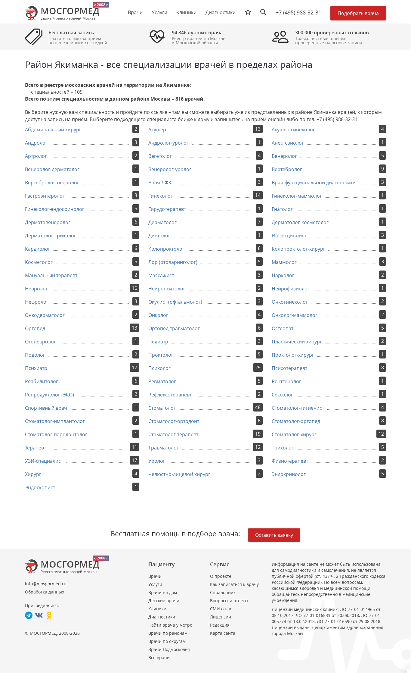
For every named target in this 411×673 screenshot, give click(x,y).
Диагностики (221, 12)
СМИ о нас (221, 609)
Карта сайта (222, 633)
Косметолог (39, 262)
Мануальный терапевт (51, 275)
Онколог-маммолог (294, 315)
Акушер (157, 129)
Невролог (36, 288)
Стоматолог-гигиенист (298, 408)
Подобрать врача (358, 13)
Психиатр (36, 368)
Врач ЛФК (160, 182)
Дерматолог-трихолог (50, 235)
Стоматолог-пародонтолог (56, 434)
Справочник (223, 592)
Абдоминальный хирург (53, 129)
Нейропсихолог (166, 288)
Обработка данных (44, 592)
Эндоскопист (40, 487)
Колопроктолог (166, 249)
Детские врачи (163, 600)
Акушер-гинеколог (293, 129)
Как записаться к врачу (234, 584)
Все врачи (159, 657)
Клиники (157, 609)
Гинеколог (160, 196)
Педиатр (158, 341)
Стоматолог (162, 408)
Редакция (220, 625)
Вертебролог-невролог (52, 182)
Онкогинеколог (290, 302)
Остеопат (282, 328)
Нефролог (36, 302)
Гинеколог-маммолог (297, 196)
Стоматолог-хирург (294, 434)
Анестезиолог (288, 142)
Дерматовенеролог (47, 222)
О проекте (220, 576)
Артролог (36, 156)
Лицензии (220, 617)
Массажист (161, 275)
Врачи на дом (162, 592)
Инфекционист (289, 235)
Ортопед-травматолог (174, 328)
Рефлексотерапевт (170, 394)
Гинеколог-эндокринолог (54, 209)
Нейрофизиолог (291, 288)
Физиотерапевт (290, 461)
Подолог (35, 355)
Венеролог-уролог (169, 169)
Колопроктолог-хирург (298, 249)
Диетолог (159, 235)
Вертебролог (287, 169)
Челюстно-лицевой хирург (179, 474)
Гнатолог (282, 209)
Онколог (158, 315)
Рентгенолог (286, 381)
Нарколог (283, 275)
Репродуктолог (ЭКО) (49, 394)
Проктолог (160, 355)
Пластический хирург (297, 341)
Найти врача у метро (170, 625)
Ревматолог (162, 381)
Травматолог (163, 447)
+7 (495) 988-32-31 (298, 12)
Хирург (33, 474)
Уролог (156, 461)
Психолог (159, 368)
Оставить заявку (274, 535)
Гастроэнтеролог (45, 196)
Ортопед (35, 328)
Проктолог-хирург (293, 355)
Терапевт (35, 447)
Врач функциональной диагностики (314, 182)
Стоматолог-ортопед (296, 421)
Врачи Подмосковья (169, 649)
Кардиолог (37, 249)
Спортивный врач (46, 408)
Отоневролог (40, 341)
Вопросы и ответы (229, 600)
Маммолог (284, 262)
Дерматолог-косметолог (300, 222)
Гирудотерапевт (167, 209)
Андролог (36, 142)
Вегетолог (160, 156)
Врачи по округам (167, 641)
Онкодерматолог (45, 315)
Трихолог (283, 447)
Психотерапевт (289, 368)
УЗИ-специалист (44, 461)
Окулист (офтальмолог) (175, 302)
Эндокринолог (289, 474)
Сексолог (282, 394)
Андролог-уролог (168, 142)
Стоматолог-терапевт (173, 434)
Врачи (155, 576)
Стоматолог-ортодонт (173, 421)
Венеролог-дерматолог (52, 169)
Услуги (155, 584)
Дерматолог (162, 222)
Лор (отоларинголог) (172, 262)
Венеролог (284, 156)
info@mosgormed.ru (45, 584)
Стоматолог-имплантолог (55, 421)
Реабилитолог (41, 381)
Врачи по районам (167, 633)
